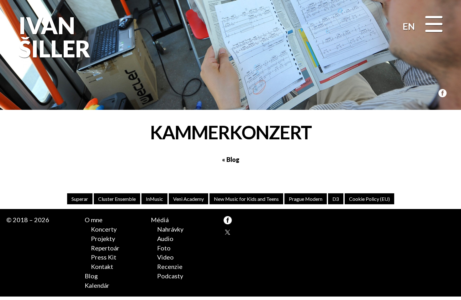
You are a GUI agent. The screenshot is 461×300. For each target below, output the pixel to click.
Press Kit (103, 257)
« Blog (230, 159)
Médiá (160, 219)
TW (227, 232)
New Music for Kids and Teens (246, 199)
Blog (91, 276)
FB (442, 92)
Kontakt (102, 266)
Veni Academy (188, 199)
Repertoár (105, 248)
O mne (94, 219)
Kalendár (97, 285)
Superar (80, 199)
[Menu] (434, 24)
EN (409, 26)
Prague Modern (305, 199)
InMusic (154, 199)
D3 (335, 199)
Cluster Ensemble (117, 199)
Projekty (103, 238)
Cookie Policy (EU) (369, 199)
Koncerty (104, 229)
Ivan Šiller (53, 37)
